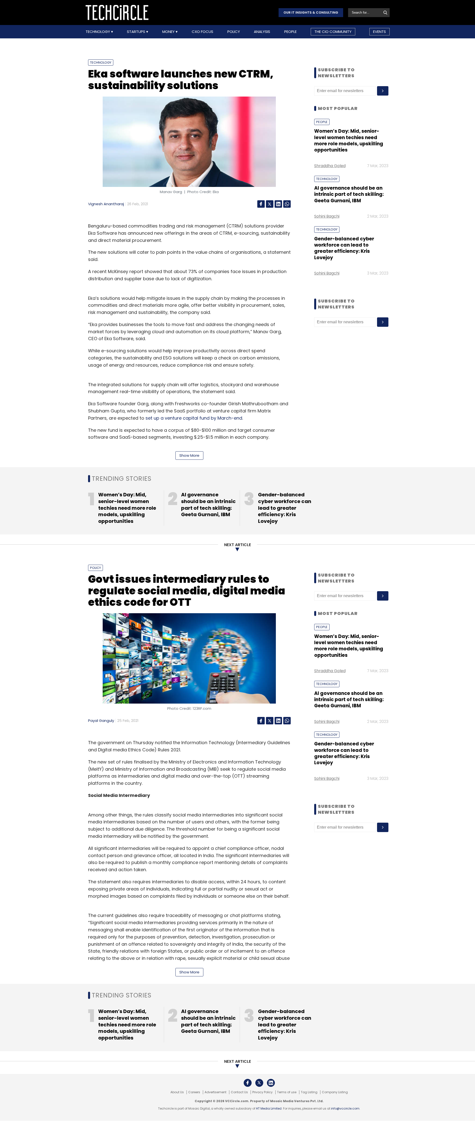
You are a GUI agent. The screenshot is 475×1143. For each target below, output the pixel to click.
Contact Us (239, 1092)
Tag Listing (309, 1092)
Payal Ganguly (101, 720)
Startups (136, 31)
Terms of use (286, 1092)
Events (379, 31)
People (290, 31)
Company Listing (335, 1092)
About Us (177, 1092)
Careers (194, 1092)
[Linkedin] (278, 204)
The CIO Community (333, 31)
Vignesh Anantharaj (106, 203)
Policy (233, 31)
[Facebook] (261, 204)
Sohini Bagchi (326, 216)
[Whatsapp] (287, 204)
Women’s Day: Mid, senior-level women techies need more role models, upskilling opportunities (348, 140)
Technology (98, 31)
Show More (189, 455)
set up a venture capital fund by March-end (193, 418)
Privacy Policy (262, 1092)
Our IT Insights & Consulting (311, 12)
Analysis (262, 31)
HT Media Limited (269, 1108)
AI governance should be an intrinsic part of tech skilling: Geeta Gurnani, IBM (349, 194)
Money (169, 31)
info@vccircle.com (345, 1108)
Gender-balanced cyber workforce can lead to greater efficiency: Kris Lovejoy (344, 248)
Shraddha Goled (330, 166)
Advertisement (215, 1092)
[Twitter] (269, 204)
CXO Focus (202, 31)
